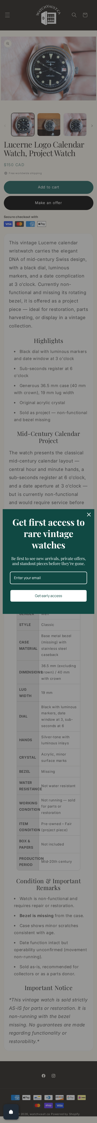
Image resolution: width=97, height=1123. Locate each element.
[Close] (88, 514)
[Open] (11, 1112)
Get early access (48, 595)
